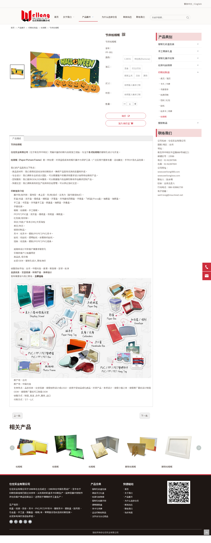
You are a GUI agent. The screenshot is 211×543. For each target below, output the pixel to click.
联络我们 (129, 508)
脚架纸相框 (130, 466)
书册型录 (164, 89)
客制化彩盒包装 (166, 44)
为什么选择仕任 (132, 500)
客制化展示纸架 (166, 58)
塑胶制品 (162, 123)
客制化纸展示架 (99, 500)
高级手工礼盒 (98, 492)
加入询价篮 (124, 123)
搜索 (187, 17)
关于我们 (129, 492)
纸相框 (163, 116)
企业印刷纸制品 (99, 512)
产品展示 (129, 496)
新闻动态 (129, 504)
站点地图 (129, 512)
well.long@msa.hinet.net (170, 194)
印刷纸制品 (164, 72)
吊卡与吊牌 (97, 508)
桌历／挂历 (165, 78)
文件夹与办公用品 (100, 516)
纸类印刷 (164, 94)
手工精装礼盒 (165, 51)
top (206, 532)
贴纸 (162, 105)
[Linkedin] (20, 521)
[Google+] (16, 521)
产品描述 (16, 138)
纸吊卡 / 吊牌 (166, 111)
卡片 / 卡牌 (165, 83)
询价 (124, 116)
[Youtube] (30, 521)
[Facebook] (11, 521)
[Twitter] (25, 521)
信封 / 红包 (165, 100)
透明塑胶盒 (97, 504)
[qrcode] (178, 492)
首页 (127, 489)
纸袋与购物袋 (165, 65)
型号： (109, 48)
